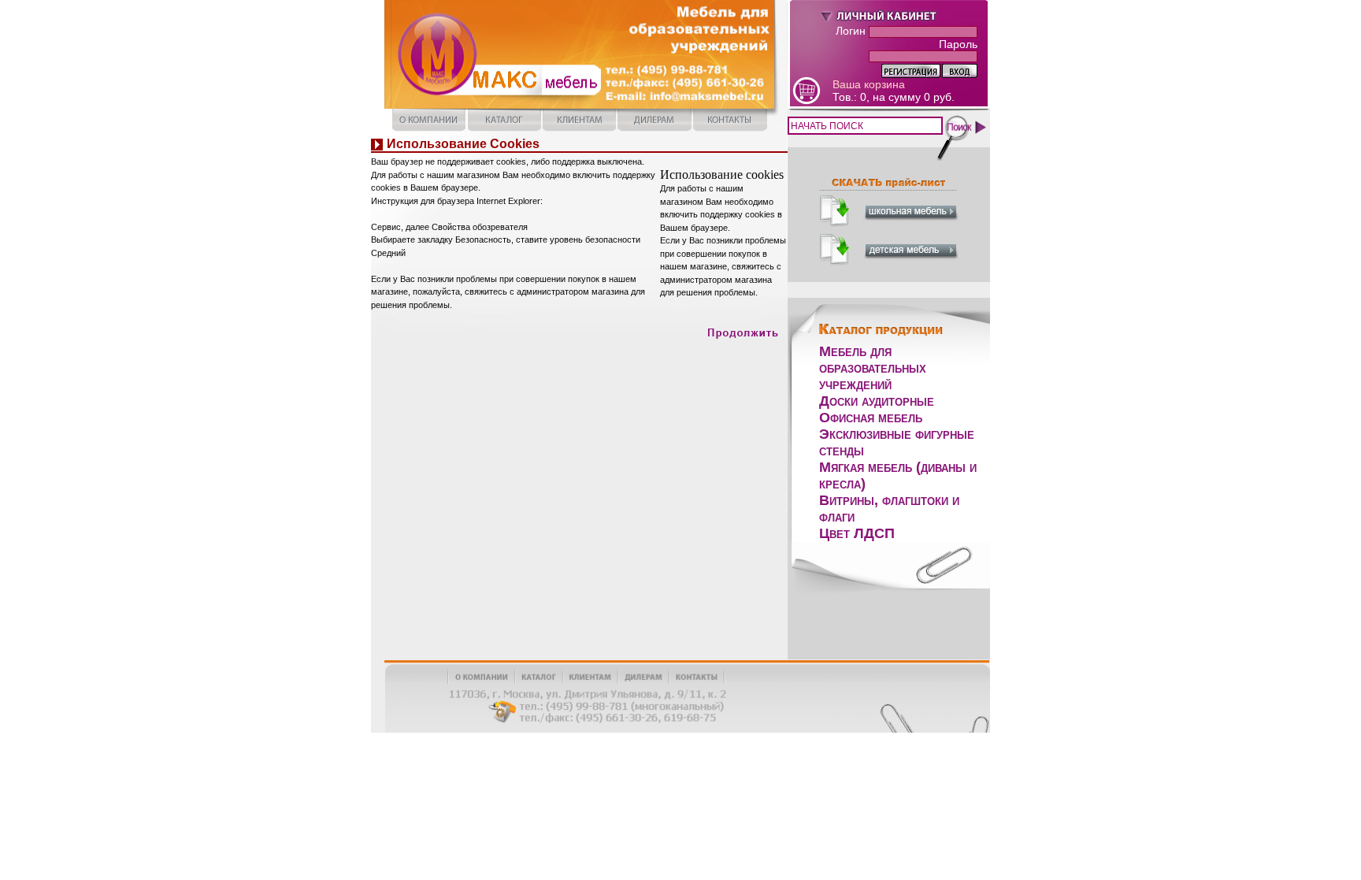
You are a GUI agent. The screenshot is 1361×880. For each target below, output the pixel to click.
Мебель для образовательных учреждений (872, 367)
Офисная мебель (870, 417)
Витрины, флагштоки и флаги (889, 508)
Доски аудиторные (876, 401)
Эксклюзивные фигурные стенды (896, 442)
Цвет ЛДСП (857, 533)
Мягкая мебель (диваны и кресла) (898, 475)
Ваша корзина (869, 84)
